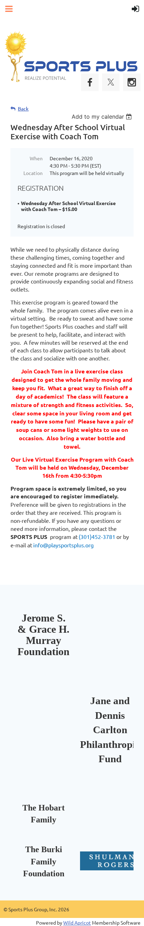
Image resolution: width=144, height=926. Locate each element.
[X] (111, 82)
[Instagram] (132, 82)
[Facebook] (90, 82)
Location (33, 173)
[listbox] (103, 116)
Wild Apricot (77, 922)
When (36, 158)
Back (23, 108)
